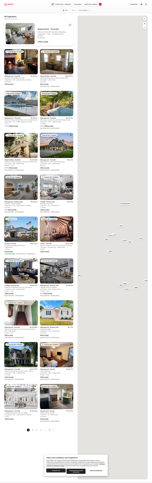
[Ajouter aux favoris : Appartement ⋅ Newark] (70, 386)
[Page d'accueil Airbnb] (8, 4)
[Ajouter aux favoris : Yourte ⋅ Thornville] (70, 218)
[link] (24, 430)
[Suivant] (53, 430)
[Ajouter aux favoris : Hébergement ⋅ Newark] (70, 344)
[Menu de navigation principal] (146, 4)
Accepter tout (56, 470)
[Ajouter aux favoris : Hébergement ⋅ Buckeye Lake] (35, 177)
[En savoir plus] (17, 18)
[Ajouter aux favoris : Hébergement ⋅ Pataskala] (70, 93)
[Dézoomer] (144, 23)
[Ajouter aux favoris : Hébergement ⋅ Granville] (35, 51)
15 (49, 430)
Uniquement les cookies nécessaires (76, 471)
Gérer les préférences (96, 470)
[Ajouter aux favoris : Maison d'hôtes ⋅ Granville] (70, 51)
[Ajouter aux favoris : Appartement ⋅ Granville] (35, 302)
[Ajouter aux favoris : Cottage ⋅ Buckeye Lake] (70, 177)
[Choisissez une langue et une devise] (141, 4)
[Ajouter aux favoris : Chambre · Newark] (35, 218)
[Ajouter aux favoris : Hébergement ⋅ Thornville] (35, 93)
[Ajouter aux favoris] (70, 25)
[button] (43, 42)
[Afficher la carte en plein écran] (144, 18)
